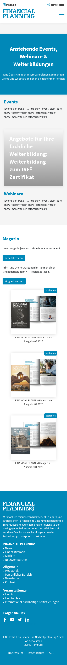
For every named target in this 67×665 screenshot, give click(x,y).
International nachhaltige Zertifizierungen (32, 602)
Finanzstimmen (15, 552)
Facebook (5, 622)
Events (9, 594)
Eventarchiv (12, 598)
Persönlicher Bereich (18, 574)
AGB (51, 653)
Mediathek (12, 571)
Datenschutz (36, 653)
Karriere (10, 556)
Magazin (11, 4)
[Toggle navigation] (61, 13)
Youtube (13, 622)
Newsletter (57, 4)
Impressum (15, 653)
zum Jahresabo (14, 258)
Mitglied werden (14, 281)
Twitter (20, 622)
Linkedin (28, 622)
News (8, 548)
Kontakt (10, 582)
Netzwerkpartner (16, 560)
